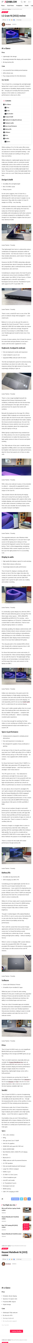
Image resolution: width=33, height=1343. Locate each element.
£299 (28, 702)
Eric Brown (8, 24)
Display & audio (9, 123)
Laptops (5, 12)
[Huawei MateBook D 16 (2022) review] (27, 1218)
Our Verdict (10, 113)
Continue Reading (16, 1331)
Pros (8, 107)
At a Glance (8, 104)
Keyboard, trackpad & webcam (13, 120)
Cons (8, 110)
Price (6, 135)
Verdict (7, 138)
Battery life (8, 129)
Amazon (27, 1079)
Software (7, 132)
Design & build (9, 117)
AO (17, 1081)
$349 (24, 702)
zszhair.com (11, 1)
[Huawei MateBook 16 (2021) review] (27, 1235)
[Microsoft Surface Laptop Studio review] (27, 1210)
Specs (8, 141)
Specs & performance (11, 126)
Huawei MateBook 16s (16, 1062)
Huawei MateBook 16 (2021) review (11, 1234)
